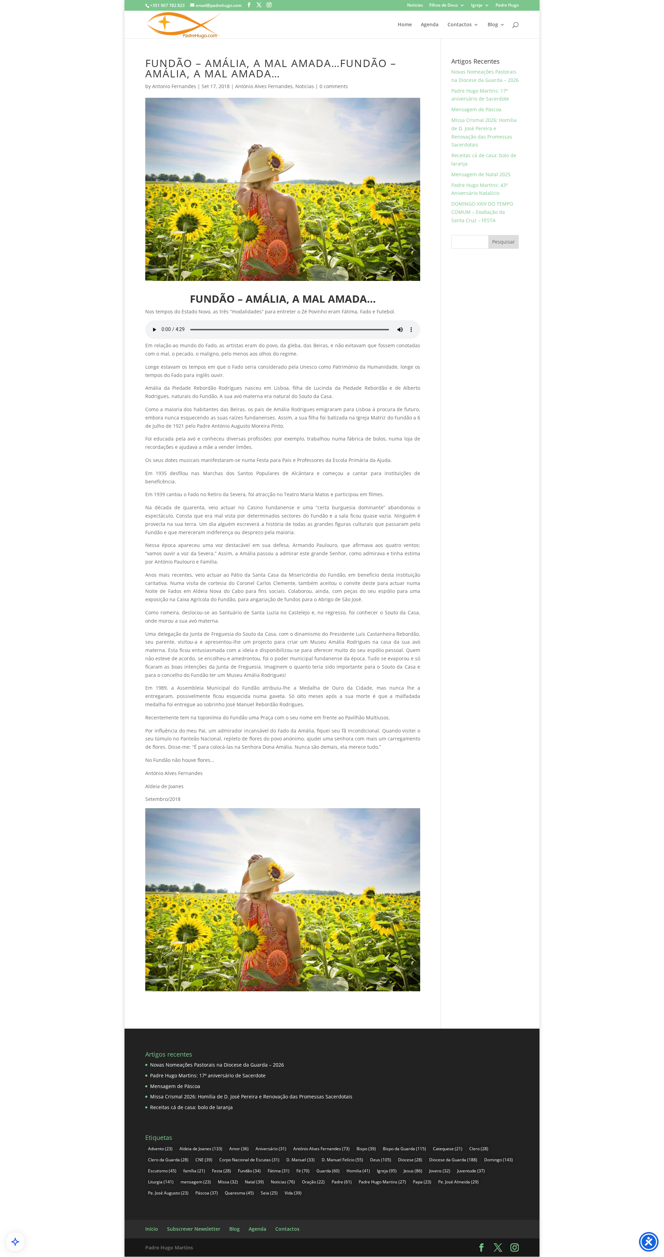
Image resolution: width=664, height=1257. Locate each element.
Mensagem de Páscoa (476, 109)
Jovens (439, 1171)
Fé (303, 1171)
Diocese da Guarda (453, 1160)
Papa (422, 1182)
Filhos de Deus (443, 5)
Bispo (366, 1149)
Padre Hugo (507, 5)
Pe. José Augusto (168, 1193)
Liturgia (161, 1182)
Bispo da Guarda (404, 1149)
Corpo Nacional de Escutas (249, 1160)
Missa (228, 1182)
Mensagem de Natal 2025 (480, 174)
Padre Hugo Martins (382, 1182)
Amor (239, 1149)
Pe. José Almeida (458, 1182)
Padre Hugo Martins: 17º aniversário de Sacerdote (208, 1075)
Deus (380, 1160)
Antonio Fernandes (174, 86)
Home (405, 25)
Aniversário (271, 1149)
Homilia (358, 1171)
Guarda (328, 1171)
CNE (203, 1160)
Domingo (498, 1160)
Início (151, 1229)
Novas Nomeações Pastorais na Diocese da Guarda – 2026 (217, 1064)
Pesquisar (503, 241)
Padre (342, 1182)
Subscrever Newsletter (193, 1229)
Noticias (415, 5)
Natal (254, 1182)
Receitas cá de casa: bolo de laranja (191, 1107)
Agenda (430, 25)
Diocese (410, 1160)
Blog (493, 25)
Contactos (460, 25)
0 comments (334, 86)
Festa (221, 1171)
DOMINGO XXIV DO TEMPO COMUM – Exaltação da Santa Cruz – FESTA (482, 212)
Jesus (413, 1171)
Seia (269, 1193)
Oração (313, 1182)
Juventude (471, 1171)
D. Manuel (300, 1160)
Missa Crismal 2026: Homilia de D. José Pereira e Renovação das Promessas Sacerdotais (251, 1096)
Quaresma (239, 1193)
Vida (293, 1193)
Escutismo (162, 1171)
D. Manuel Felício (342, 1160)
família (194, 1171)
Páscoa (206, 1193)
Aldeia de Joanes (200, 1149)
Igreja (476, 5)
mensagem (196, 1182)
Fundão (249, 1171)
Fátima (278, 1171)
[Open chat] (15, 1242)
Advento (160, 1149)
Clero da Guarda (168, 1160)
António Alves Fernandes (264, 86)
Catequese (447, 1149)
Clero (478, 1149)
